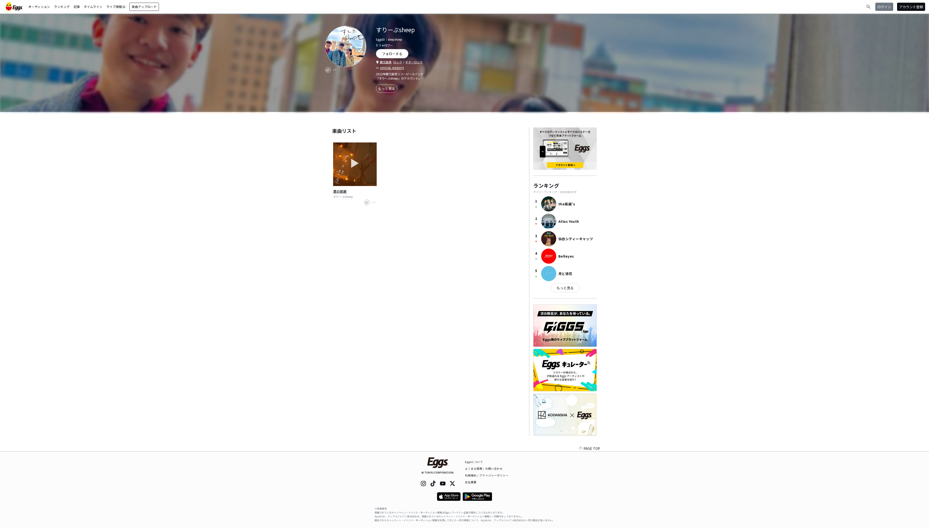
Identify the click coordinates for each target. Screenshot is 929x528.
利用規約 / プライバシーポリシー (487, 475)
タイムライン (93, 6)
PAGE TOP (592, 448)
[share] (328, 70)
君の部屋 (340, 191)
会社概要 (471, 482)
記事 (77, 6)
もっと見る (386, 88)
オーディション (39, 6)
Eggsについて (474, 462)
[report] (335, 70)
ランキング (62, 6)
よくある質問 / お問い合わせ (484, 468)
